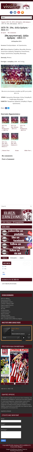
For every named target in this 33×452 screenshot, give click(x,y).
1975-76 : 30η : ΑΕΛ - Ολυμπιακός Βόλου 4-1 (5, 144)
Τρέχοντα (4, 258)
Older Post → (28, 150)
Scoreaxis (13, 283)
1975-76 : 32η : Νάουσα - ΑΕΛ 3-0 (14, 127)
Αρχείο (21, 258)
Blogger (20, 447)
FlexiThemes (14, 449)
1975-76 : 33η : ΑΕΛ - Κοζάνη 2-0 (14, 143)
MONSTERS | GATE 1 (7, 302)
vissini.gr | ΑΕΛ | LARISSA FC (21, 445)
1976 (13, 22)
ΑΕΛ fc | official (5, 298)
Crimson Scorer (5, 312)
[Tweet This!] (8, 108)
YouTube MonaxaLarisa (8, 317)
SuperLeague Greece (7, 305)
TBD (3, 274)
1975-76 (8, 22)
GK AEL (3, 308)
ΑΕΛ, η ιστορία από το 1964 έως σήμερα (11, 318)
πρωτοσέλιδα (12, 385)
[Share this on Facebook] (6, 108)
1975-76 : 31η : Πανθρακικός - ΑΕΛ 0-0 (23, 128)
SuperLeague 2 (5, 307)
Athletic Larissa (5, 315)
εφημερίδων (19, 385)
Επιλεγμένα (13, 258)
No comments (12, 32)
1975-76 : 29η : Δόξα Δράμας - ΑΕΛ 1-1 (15, 28)
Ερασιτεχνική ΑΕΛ (6, 300)
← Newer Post (5, 150)
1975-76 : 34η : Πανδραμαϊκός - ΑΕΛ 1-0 (5, 128)
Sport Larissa (5, 313)
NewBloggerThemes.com (16, 450)
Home (17, 150)
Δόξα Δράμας (26, 22)
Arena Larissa (5, 310)
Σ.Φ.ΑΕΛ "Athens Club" (7, 303)
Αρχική (3, 22)
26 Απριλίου (18, 22)
